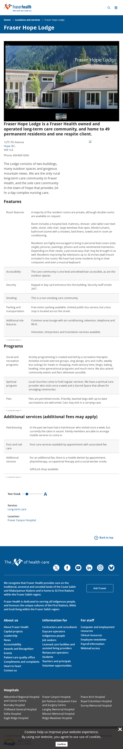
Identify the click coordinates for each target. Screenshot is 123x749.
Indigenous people (53, 635)
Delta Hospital (12, 713)
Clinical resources (91, 635)
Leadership (10, 635)
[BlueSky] (111, 567)
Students (47, 657)
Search (109, 7)
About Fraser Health (16, 627)
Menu (116, 7)
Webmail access (90, 648)
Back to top (106, 537)
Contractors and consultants (59, 627)
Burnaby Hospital (14, 705)
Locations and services (27, 19)
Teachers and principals (56, 661)
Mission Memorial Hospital (58, 713)
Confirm (61, 744)
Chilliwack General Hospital (20, 709)
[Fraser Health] (18, 7)
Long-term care (17, 509)
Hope (7, 146)
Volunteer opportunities (57, 665)
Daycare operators (53, 631)
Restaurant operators (55, 652)
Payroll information (92, 644)
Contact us (10, 670)
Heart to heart (12, 666)
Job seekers (49, 640)
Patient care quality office (19, 657)
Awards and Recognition (18, 648)
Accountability (12, 644)
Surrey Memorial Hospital (96, 705)
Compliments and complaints (21, 661)
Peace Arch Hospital (93, 697)
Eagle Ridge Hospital (16, 718)
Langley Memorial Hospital (58, 709)
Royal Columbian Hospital (96, 701)
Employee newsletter (93, 639)
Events (8, 653)
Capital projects (13, 631)
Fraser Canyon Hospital (22, 520)
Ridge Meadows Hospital (57, 718)
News (7, 640)
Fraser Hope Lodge (55, 19)
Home (7, 19)
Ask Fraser (99, 588)
